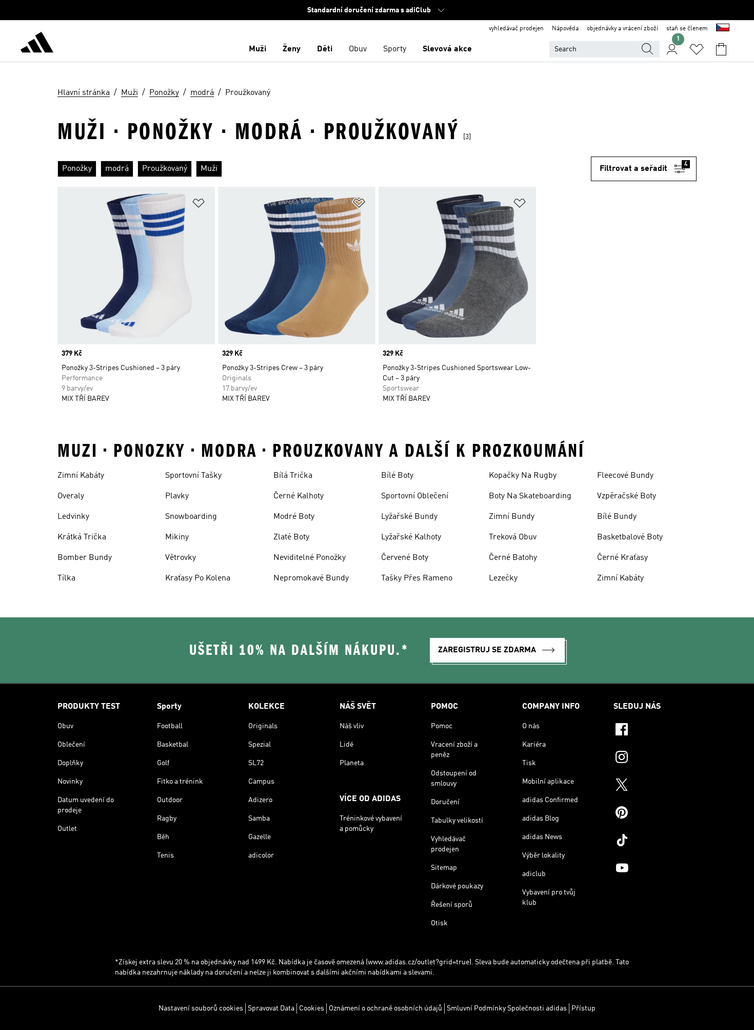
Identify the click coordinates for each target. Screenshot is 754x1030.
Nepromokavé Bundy (311, 578)
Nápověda (565, 29)
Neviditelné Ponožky (309, 558)
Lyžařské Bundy (409, 517)
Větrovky (180, 558)
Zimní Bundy (511, 517)
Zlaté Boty (291, 537)
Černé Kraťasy (622, 558)
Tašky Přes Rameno (416, 578)
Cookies (311, 1008)
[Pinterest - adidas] (655, 814)
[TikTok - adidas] (655, 842)
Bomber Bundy (84, 558)
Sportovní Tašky (193, 476)
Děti (324, 49)
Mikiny (177, 537)
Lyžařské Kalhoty (411, 537)
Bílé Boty (397, 476)
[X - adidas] (655, 786)
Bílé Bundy (617, 517)
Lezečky (503, 578)
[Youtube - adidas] (655, 869)
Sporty (394, 49)
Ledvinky (73, 517)
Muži (257, 49)
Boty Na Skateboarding (530, 496)
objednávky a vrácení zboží (622, 29)
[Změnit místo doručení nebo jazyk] (722, 29)
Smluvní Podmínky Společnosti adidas (507, 1008)
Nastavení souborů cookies (200, 1008)
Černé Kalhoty (298, 496)
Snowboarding (191, 517)
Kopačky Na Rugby (523, 476)
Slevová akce (447, 49)
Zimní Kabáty (80, 476)
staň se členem (687, 29)
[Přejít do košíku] (721, 49)
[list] (324, 169)
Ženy (292, 49)
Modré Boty (293, 517)
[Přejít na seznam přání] (696, 49)
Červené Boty (404, 558)
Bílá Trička (292, 476)
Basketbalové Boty (630, 537)
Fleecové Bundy (625, 476)
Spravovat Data (271, 1008)
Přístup (583, 1008)
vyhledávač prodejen (516, 29)
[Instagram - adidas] (655, 758)
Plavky (177, 496)
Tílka (66, 578)
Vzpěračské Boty (626, 496)
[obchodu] (37, 44)
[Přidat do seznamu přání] (198, 205)
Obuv (358, 49)
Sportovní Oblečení (414, 496)
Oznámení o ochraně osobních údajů (385, 1008)
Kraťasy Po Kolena (197, 578)
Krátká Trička (81, 537)
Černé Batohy (513, 558)
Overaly (70, 496)
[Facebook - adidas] (655, 731)
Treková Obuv (513, 537)
